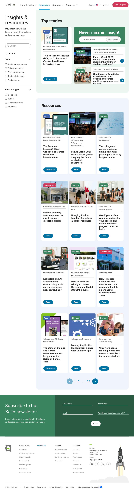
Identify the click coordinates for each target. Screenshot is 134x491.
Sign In (105, 5)
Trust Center (70, 487)
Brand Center (77, 468)
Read (76, 169)
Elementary (23, 449)
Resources (44, 5)
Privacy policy (29, 487)
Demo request (120, 5)
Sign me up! (113, 39)
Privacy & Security (56, 487)
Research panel (78, 472)
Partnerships (77, 457)
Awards (75, 453)
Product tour (23, 468)
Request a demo (25, 472)
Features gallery (25, 465)
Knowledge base (61, 449)
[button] (94, 5)
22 (88, 381)
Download (50, 79)
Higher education (25, 457)
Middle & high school (26, 453)
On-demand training (62, 457)
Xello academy (60, 453)
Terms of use (41, 487)
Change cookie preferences (88, 487)
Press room (77, 465)
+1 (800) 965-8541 (96, 460)
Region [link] (91, 5)
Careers (75, 461)
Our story (76, 449)
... (83, 381)
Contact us (59, 461)
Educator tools (24, 461)
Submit (95, 423)
